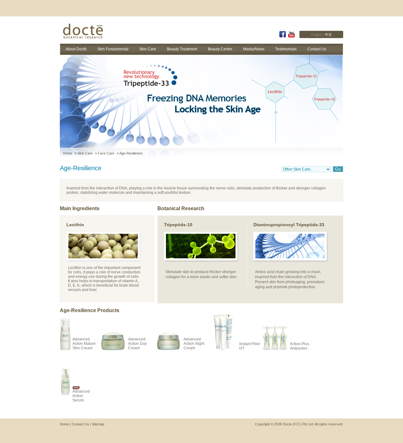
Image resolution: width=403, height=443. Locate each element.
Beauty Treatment (182, 49)
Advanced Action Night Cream (194, 343)
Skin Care (147, 49)
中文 (328, 34)
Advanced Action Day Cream (137, 343)
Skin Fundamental (112, 49)
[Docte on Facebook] (282, 36)
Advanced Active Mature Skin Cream (84, 343)
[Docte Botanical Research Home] (84, 32)
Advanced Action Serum (81, 395)
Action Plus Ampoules (299, 346)
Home (67, 153)
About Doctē (76, 49)
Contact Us (316, 49)
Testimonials (286, 49)
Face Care (106, 153)
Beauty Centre (220, 49)
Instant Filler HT (249, 346)
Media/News (253, 49)
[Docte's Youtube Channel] (291, 36)
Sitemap (98, 424)
